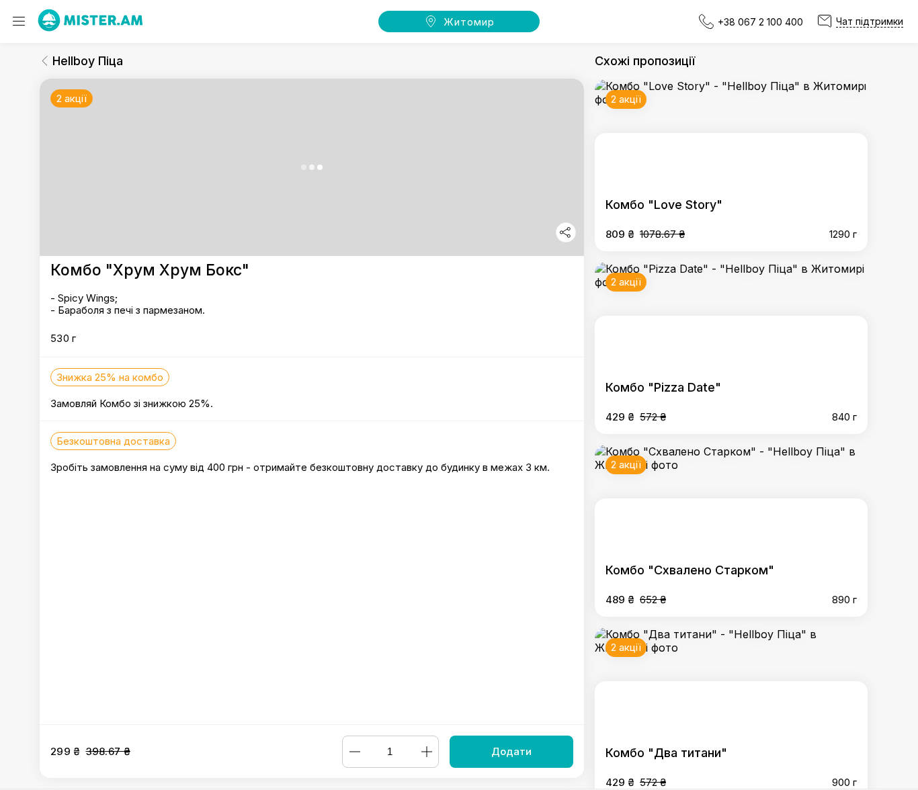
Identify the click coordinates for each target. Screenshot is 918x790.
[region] (312, 401)
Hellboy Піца (87, 61)
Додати (511, 751)
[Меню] (19, 21)
